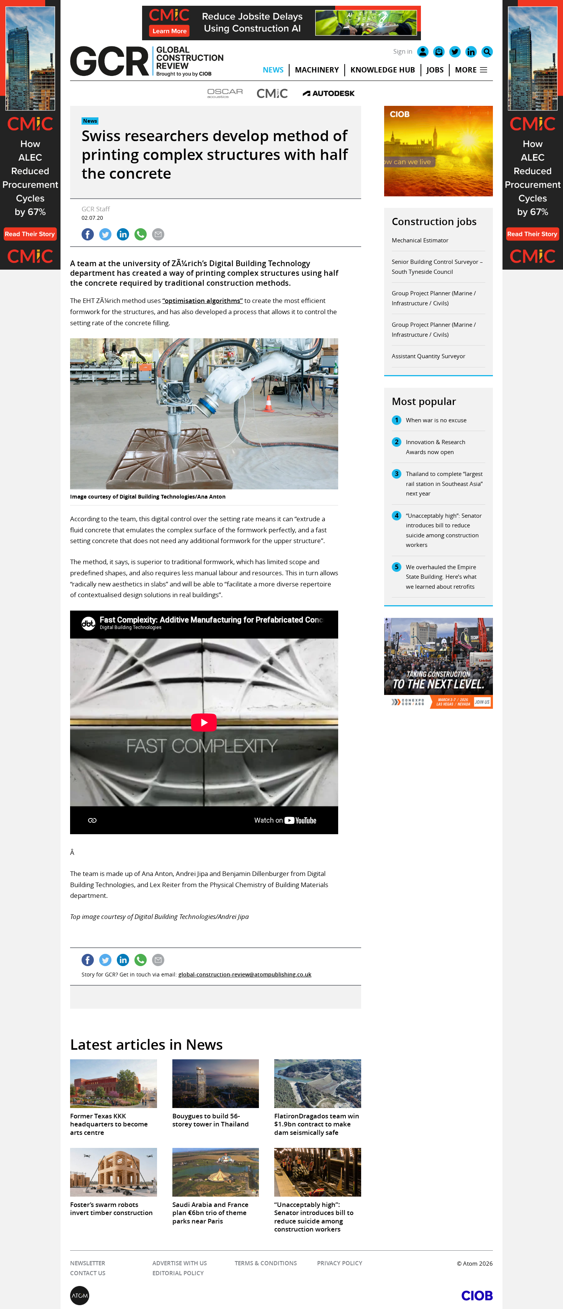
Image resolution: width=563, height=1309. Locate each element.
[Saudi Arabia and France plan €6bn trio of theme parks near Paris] (215, 1172)
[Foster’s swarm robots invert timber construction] (113, 1172)
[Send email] (158, 234)
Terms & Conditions (266, 1263)
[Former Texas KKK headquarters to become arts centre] (113, 1083)
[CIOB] (387, 1296)
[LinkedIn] (471, 52)
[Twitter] (455, 52)
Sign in (402, 51)
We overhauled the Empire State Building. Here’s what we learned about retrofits (441, 576)
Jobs (435, 70)
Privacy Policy (339, 1263)
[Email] (439, 52)
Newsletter (87, 1263)
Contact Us (87, 1273)
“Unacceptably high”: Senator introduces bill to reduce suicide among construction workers (444, 530)
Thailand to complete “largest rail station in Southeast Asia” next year (444, 483)
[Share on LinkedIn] (123, 234)
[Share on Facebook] (88, 234)
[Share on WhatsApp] (140, 234)
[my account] (423, 52)
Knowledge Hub (382, 70)
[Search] (487, 52)
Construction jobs (434, 221)
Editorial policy (178, 1273)
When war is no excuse (436, 420)
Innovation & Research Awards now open (435, 447)
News (273, 70)
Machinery (317, 70)
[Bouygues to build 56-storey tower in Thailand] (215, 1083)
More (466, 70)
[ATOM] (176, 1295)
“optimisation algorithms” (202, 300)
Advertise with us (179, 1263)
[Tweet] (105, 234)
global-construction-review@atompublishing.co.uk (244, 974)
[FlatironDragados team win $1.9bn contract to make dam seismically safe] (317, 1083)
